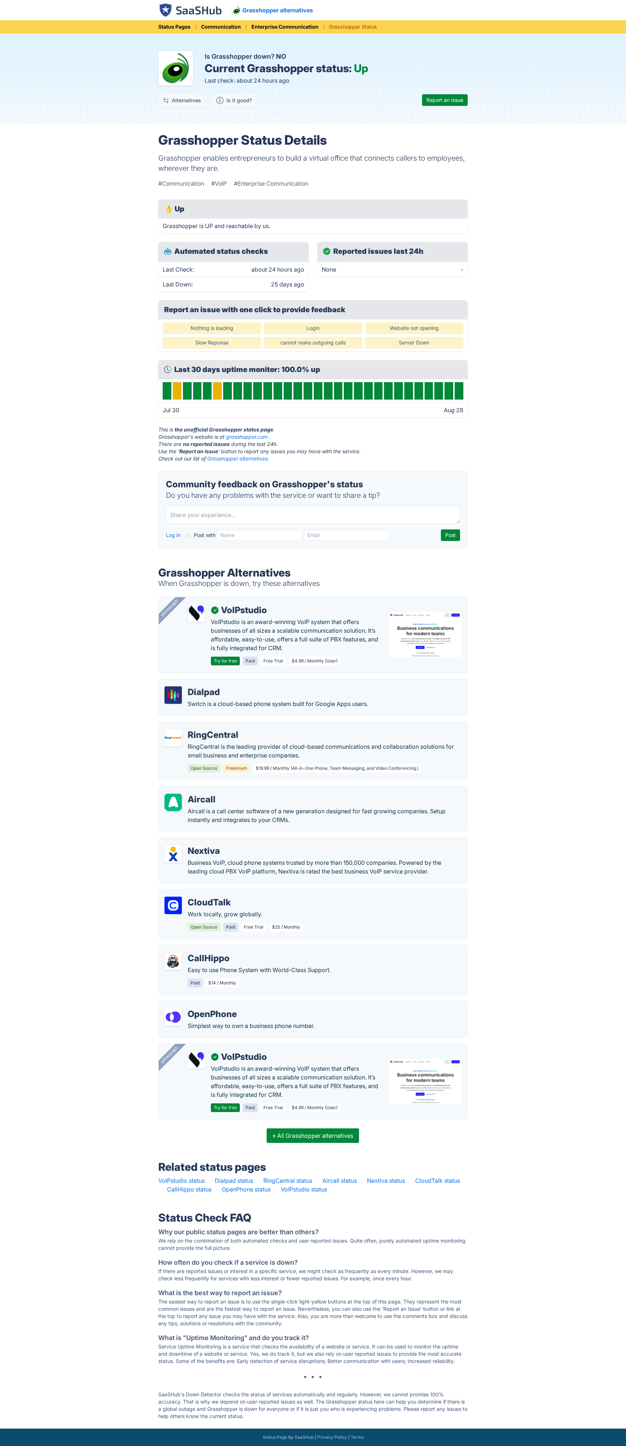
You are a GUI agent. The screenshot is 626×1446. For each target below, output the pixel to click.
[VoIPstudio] (196, 613)
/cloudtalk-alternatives (194, 893)
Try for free (225, 661)
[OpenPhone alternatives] (173, 1017)
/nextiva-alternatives (192, 842)
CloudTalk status (437, 1180)
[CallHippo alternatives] (173, 961)
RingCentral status (287, 1180)
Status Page (275, 1437)
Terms (357, 1437)
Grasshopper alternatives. (238, 458)
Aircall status (339, 1180)
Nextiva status (386, 1180)
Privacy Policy (332, 1437)
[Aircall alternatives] (173, 802)
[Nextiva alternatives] (173, 854)
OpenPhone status (246, 1189)
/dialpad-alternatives (192, 683)
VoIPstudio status (181, 1180)
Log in (174, 535)
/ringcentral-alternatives (196, 726)
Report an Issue (444, 100)
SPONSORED (169, 608)
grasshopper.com (247, 437)
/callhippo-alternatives (194, 949)
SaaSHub (304, 1437)
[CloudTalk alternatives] (173, 905)
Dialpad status (234, 1180)
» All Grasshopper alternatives (312, 1135)
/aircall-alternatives (190, 790)
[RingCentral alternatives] (173, 738)
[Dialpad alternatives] (173, 695)
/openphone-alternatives (197, 1005)
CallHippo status (189, 1189)
